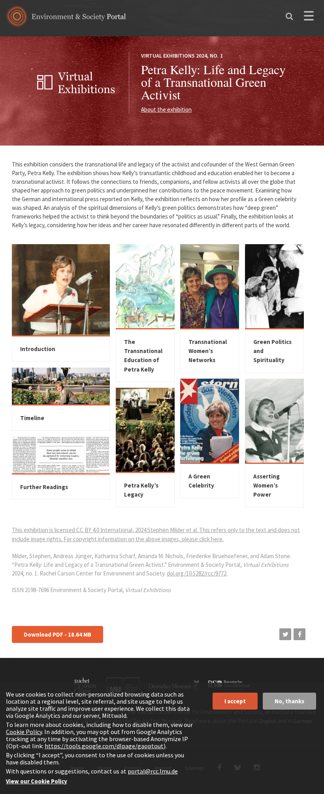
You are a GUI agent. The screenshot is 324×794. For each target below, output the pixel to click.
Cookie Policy (24, 732)
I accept (235, 701)
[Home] (66, 19)
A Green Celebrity (201, 481)
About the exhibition (166, 109)
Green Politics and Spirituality (272, 351)
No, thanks (289, 701)
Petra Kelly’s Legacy (141, 490)
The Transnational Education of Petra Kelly (143, 355)
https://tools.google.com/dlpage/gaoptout (104, 746)
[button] (285, 634)
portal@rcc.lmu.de (153, 771)
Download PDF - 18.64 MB (57, 634)
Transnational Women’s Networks (207, 351)
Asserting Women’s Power (266, 486)
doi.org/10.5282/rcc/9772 (196, 573)
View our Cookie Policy (36, 781)
